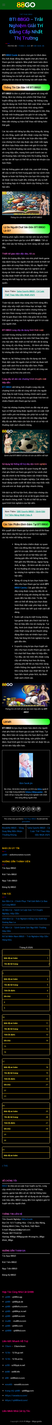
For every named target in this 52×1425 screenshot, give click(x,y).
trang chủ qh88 (12, 1390)
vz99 (7, 1365)
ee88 (7, 1371)
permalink (26, 821)
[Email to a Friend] (28, 809)
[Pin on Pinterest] (33, 809)
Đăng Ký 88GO (9, 887)
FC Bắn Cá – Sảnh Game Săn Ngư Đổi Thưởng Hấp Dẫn (24, 929)
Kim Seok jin (39, 46)
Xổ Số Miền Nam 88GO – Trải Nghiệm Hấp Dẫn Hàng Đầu (25, 938)
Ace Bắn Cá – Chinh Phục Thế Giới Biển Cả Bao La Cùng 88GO (24, 903)
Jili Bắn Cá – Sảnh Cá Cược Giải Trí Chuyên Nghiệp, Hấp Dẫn (22, 912)
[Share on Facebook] (18, 809)
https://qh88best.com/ (16, 1400)
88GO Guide (11, 55)
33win (8, 1346)
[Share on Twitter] (23, 809)
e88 (7, 1378)
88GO (4, 1186)
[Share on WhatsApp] (13, 809)
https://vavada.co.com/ (16, 1395)
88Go (39, 789)
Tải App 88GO (9, 868)
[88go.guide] (26, 5)
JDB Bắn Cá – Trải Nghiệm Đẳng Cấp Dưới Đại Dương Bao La (24, 920)
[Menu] (3, 4)
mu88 (8, 1321)
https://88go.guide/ (34, 792)
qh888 (8, 1330)
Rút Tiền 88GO (9, 874)
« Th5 (5, 1165)
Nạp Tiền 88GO (9, 880)
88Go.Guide (27, 1219)
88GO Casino (21, 587)
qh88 (4, 854)
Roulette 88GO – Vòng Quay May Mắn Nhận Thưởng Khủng (13, 831)
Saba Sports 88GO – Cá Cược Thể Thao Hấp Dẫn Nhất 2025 (38, 831)
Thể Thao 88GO (26, 14)
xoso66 (8, 1384)
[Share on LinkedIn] (38, 809)
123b (7, 1352)
